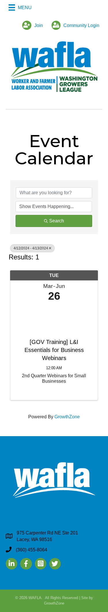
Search (56, 220)
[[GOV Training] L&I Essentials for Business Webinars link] (54, 318)
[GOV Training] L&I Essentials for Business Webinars (54, 350)
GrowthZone (67, 416)
